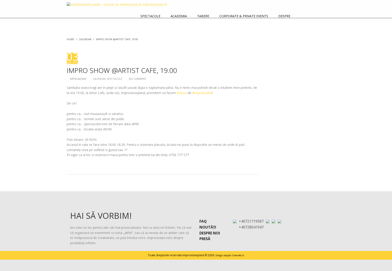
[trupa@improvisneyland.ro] (268, 221)
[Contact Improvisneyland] (303, 16)
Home (70, 39)
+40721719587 (251, 221)
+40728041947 (251, 227)
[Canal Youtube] (279, 221)
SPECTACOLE (114, 78)
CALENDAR (85, 39)
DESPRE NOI (209, 233)
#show (182, 93)
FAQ (203, 221)
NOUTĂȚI (207, 227)
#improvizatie (202, 93)
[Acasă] (318, 16)
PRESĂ (204, 238)
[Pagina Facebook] (273, 221)
